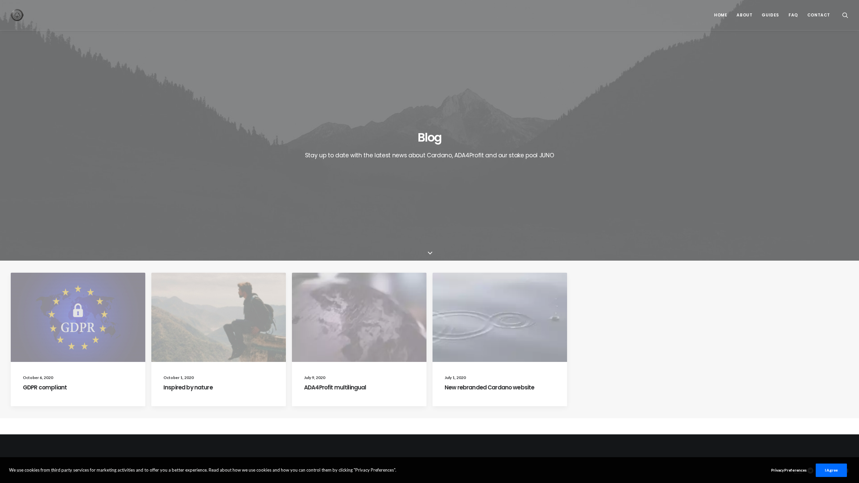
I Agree (831, 470)
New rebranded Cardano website (489, 387)
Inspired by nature (188, 387)
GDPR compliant (45, 387)
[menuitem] (720, 15)
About (744, 15)
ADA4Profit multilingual (335, 387)
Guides (770, 15)
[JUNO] (17, 15)
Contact (818, 15)
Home (720, 15)
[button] (845, 15)
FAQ (793, 15)
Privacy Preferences (789, 470)
